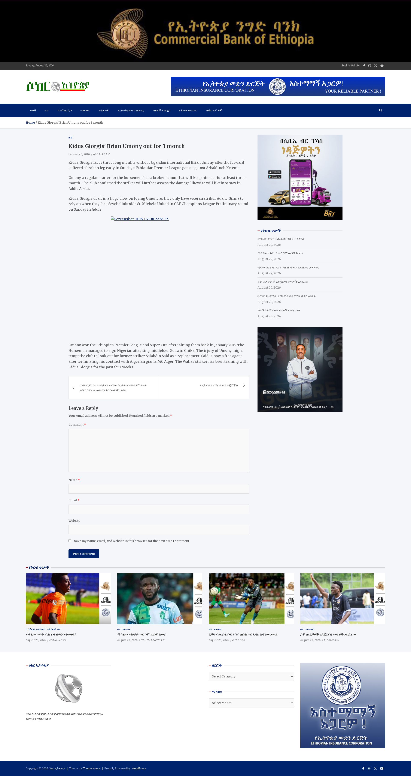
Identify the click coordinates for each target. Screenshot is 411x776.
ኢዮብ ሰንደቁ (331, 640)
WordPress (139, 768)
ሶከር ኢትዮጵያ (101, 154)
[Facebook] (364, 65)
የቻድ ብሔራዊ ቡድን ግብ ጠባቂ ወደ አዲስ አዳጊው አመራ (289, 267)
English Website (350, 65)
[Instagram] (369, 65)
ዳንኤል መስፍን (57, 640)
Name (74, 480)
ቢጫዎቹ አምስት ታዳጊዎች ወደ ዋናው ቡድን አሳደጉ (287, 296)
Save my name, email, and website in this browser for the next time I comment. (132, 541)
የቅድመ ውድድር (188, 110)
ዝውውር (85, 110)
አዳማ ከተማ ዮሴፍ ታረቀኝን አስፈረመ (279, 310)
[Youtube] (382, 65)
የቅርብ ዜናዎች (39, 567)
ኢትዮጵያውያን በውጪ (131, 110)
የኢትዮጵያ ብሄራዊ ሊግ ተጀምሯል (219, 385)
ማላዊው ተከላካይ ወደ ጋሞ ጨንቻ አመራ (280, 253)
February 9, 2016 (79, 154)
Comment (77, 425)
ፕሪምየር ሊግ (64, 110)
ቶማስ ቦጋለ (238, 640)
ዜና (46, 110)
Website (74, 521)
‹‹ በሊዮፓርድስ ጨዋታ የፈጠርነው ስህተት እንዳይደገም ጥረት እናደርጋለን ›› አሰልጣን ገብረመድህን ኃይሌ (113, 387)
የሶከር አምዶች (214, 110)
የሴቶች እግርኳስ (161, 110)
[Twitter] (375, 65)
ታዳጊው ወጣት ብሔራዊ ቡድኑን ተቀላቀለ (281, 239)
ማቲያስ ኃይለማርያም (153, 640)
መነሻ (33, 110)
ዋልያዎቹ (104, 110)
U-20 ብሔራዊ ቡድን (35, 629)
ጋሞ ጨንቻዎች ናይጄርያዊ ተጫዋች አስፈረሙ (283, 282)
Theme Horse (91, 768)
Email (73, 500)
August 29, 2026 (36, 640)
